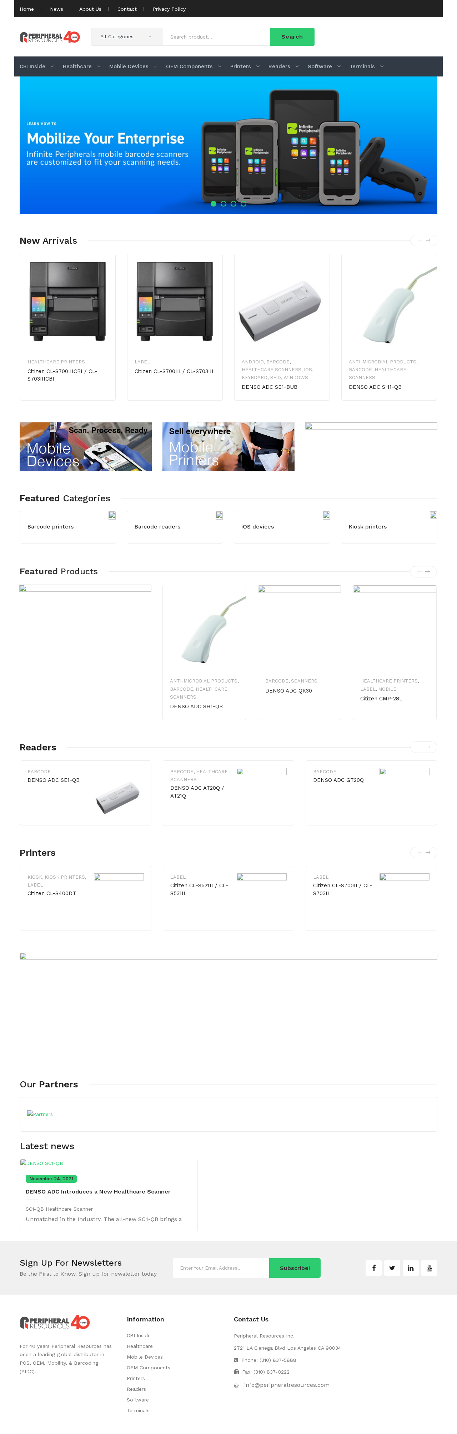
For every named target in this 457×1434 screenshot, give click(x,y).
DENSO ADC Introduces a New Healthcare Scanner (98, 1191)
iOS (308, 369)
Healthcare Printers (56, 361)
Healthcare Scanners (271, 369)
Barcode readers (157, 526)
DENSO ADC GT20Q (338, 780)
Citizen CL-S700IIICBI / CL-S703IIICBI (62, 375)
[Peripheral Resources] (50, 36)
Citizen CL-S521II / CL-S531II (199, 889)
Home (27, 9)
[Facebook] (374, 1268)
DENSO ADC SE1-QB (53, 780)
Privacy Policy (169, 9)
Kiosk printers (367, 526)
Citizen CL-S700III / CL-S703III (174, 371)
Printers (136, 1378)
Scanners (304, 681)
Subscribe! (295, 1268)
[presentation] (420, 240)
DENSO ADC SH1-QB (375, 387)
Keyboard (254, 377)
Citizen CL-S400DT (51, 893)
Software (138, 1400)
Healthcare (140, 1346)
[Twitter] (392, 1268)
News (56, 9)
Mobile (387, 689)
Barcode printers (50, 526)
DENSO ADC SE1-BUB (269, 387)
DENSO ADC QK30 (288, 691)
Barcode (278, 361)
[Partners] (40, 1114)
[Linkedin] (411, 1268)
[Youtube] (429, 1268)
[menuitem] (37, 66)
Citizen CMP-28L (381, 698)
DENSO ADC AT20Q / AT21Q (197, 792)
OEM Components (148, 1367)
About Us (90, 9)
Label (142, 361)
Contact (127, 9)
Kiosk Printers (65, 877)
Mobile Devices (145, 1357)
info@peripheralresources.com (287, 1384)
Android (253, 361)
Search (292, 36)
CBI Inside (139, 1335)
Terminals (138, 1410)
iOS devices (257, 526)
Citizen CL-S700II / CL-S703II (342, 889)
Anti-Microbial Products (382, 361)
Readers (136, 1389)
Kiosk (34, 877)
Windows (295, 377)
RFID (275, 377)
